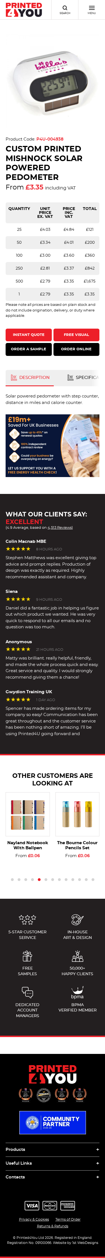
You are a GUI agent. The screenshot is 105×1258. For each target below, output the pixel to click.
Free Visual (76, 335)
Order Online (76, 349)
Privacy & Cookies (34, 1219)
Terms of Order (68, 1219)
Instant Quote (29, 335)
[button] (12, 879)
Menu (92, 13)
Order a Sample (28, 349)
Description (34, 378)
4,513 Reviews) (60, 528)
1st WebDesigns (85, 1243)
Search (65, 13)
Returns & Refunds (52, 1226)
